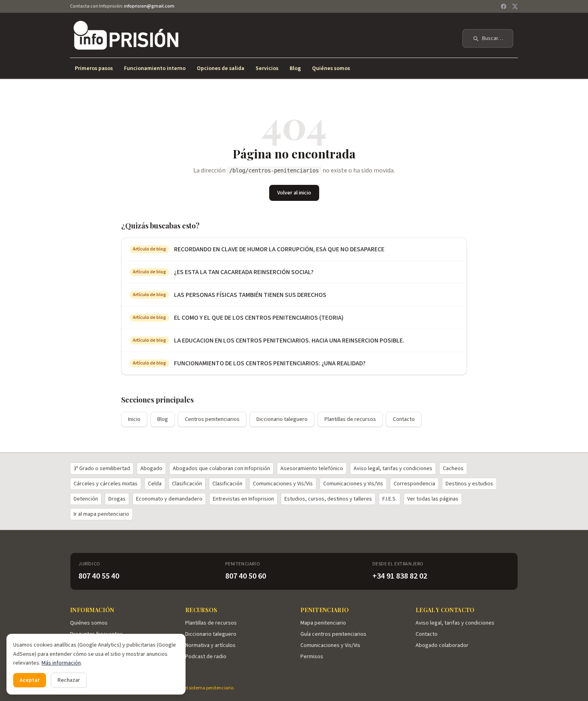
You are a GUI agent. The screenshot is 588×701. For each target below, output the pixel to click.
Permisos (311, 657)
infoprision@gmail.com (149, 6)
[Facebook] (503, 6)
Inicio (134, 419)
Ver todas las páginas (432, 499)
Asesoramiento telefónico (311, 469)
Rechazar (69, 680)
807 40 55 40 (98, 576)
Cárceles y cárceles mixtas (106, 484)
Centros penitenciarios (212, 419)
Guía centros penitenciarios (333, 634)
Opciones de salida (220, 68)
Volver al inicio (294, 193)
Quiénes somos (331, 68)
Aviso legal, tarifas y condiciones (393, 469)
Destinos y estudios (469, 484)
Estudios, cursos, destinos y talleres (328, 499)
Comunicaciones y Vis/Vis (283, 484)
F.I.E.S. (389, 499)
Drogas (117, 499)
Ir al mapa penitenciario (101, 514)
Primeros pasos (94, 68)
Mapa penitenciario (323, 623)
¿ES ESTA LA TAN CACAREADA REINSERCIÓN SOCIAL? (244, 272)
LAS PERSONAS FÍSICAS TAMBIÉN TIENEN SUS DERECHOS (250, 294)
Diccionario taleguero (282, 419)
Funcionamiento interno (155, 68)
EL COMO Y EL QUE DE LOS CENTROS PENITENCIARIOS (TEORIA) (259, 317)
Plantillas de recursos (350, 419)
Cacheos (453, 469)
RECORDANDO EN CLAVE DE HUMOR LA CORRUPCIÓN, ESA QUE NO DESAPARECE (279, 249)
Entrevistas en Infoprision (243, 499)
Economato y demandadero (169, 499)
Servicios (267, 68)
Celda (155, 484)
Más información (61, 663)
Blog (295, 68)
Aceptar (30, 680)
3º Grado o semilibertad (102, 469)
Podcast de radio (205, 657)
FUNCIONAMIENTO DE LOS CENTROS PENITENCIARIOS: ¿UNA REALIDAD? (270, 363)
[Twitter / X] (515, 6)
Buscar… (492, 38)
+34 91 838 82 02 (399, 576)
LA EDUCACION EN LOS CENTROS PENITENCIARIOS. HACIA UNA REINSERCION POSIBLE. (289, 340)
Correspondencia (414, 484)
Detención (86, 499)
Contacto (404, 419)
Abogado (151, 469)
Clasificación (187, 484)
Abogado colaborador (442, 645)
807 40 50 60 (245, 576)
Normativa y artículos (210, 645)
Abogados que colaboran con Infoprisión (221, 469)
